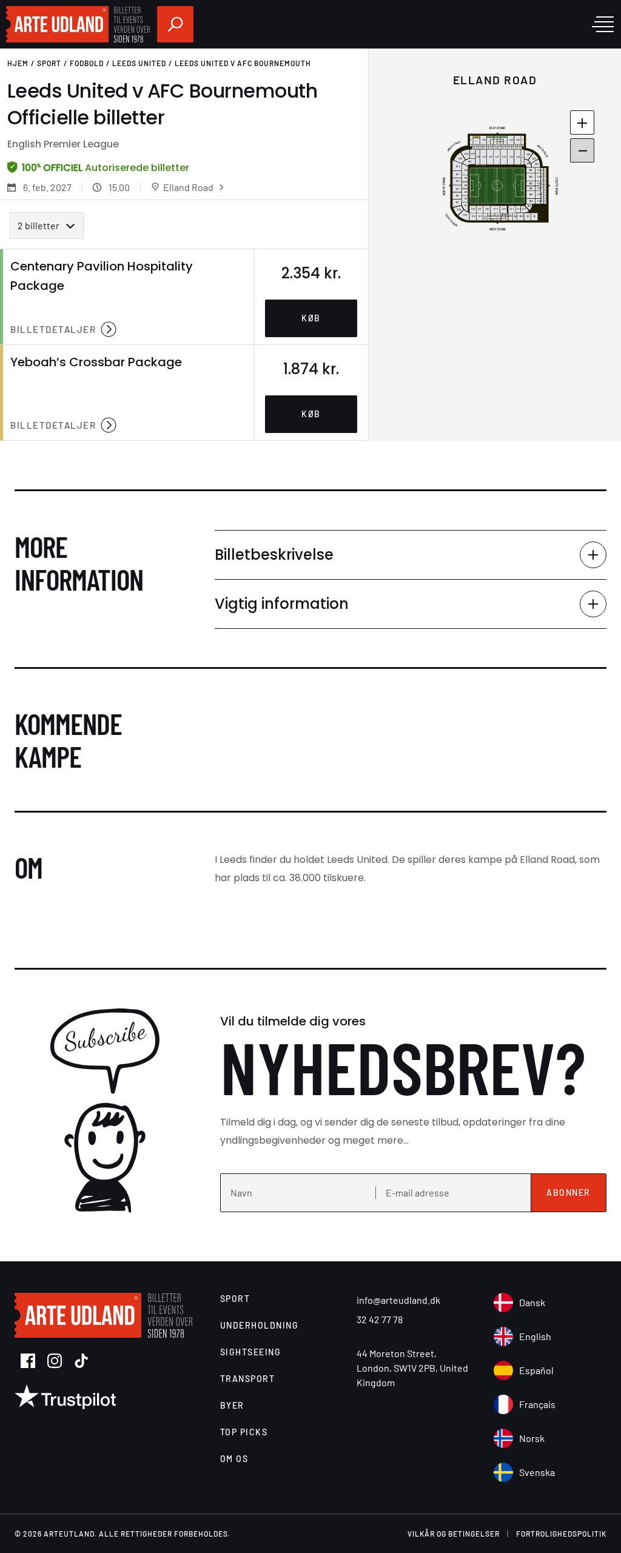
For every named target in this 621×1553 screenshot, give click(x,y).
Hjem (18, 63)
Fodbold (87, 63)
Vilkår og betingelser (454, 1533)
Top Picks (244, 1432)
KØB (311, 318)
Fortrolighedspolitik (561, 1533)
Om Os (234, 1459)
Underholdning (259, 1325)
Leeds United (139, 63)
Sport (49, 63)
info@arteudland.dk (398, 1300)
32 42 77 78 (380, 1319)
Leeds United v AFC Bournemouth (243, 63)
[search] (175, 24)
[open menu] (603, 24)
